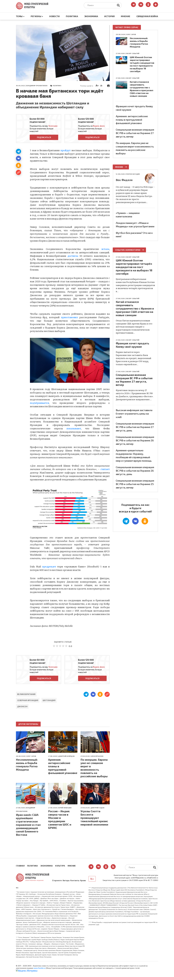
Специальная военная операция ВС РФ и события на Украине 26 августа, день (135, 471)
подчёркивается (39, 403)
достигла (73, 256)
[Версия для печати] (108, 85)
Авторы (66, 880)
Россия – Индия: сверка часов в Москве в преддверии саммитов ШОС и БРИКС (59, 819)
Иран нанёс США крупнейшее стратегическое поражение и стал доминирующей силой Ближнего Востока (28, 824)
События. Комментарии (127, 250)
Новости (54, 16)
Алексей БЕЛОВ (97, 756)
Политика (72, 16)
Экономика (91, 16)
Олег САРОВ (31, 756)
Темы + (20, 16)
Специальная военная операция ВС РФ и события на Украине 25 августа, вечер (135, 484)
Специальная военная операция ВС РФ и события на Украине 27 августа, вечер (135, 133)
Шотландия (49, 700)
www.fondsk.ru (39, 968)
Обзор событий (132, 53)
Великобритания (26, 694)
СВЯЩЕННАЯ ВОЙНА (147, 16)
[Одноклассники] (18, 165)
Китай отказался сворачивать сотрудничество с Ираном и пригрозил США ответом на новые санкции (141, 88)
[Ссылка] (18, 172)
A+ (97, 85)
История (109, 16)
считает (105, 469)
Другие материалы (28, 724)
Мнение (125, 16)
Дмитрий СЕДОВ (97, 808)
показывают (73, 428)
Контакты (74, 880)
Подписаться (44, 137)
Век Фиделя (124, 179)
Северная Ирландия (27, 700)
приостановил (69, 317)
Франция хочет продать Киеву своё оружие (132, 345)
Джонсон (22, 706)
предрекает (49, 566)
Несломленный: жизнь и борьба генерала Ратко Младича (27, 764)
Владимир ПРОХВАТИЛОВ (36, 85)
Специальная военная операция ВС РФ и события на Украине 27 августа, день (135, 427)
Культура (60, 866)
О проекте (57, 880)
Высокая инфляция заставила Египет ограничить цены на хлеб (134, 413)
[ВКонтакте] (18, 158)
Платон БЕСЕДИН (133, 174)
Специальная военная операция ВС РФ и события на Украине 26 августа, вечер (135, 440)
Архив (83, 880)
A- (101, 85)
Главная (20, 866)
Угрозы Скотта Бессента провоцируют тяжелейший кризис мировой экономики (94, 817)
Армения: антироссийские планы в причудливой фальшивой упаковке (62, 766)
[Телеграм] (18, 151)
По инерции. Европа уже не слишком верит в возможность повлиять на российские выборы (94, 768)
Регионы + (37, 16)
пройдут (66, 150)
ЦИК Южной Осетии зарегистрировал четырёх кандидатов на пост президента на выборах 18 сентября (142, 64)
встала (105, 249)
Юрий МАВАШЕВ (64, 808)
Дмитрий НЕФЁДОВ (66, 756)
